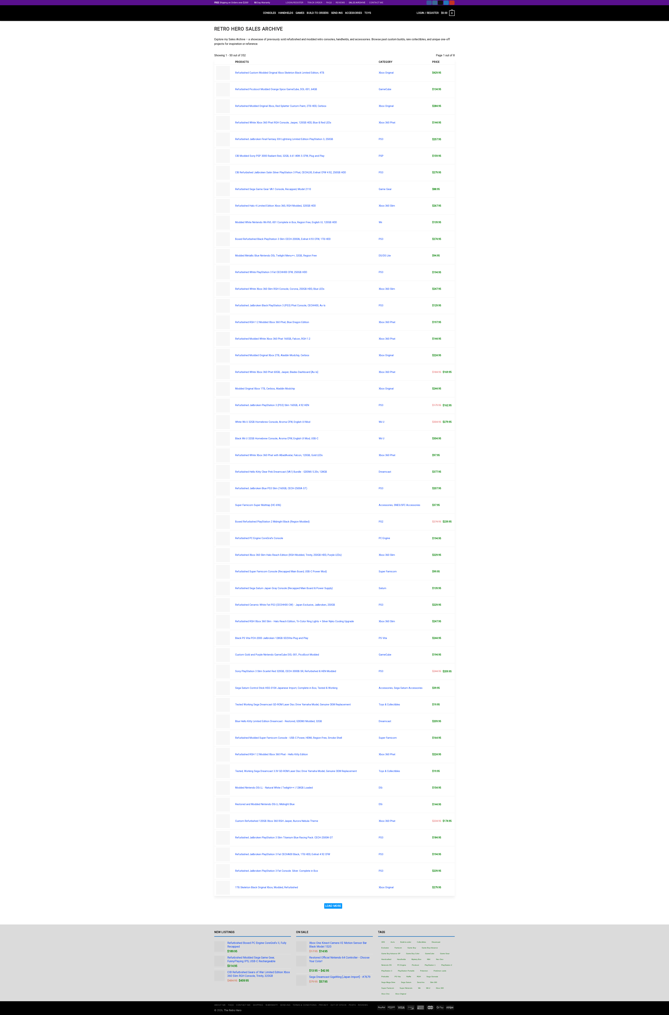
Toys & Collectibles (389, 704)
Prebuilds (385, 977)
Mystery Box (416, 959)
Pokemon (424, 971)
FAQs (329, 2)
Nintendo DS (386, 965)
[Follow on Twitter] (446, 3)
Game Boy (411, 948)
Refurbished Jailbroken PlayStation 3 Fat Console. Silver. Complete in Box (276, 870)
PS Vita (383, 638)
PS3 (381, 139)
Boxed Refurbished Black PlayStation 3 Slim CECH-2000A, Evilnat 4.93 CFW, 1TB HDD (283, 239)
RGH (419, 977)
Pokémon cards (440, 971)
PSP (381, 155)
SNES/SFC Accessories (407, 505)
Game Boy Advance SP (390, 954)
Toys (367, 13)
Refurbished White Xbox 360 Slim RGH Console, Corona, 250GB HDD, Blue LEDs (279, 288)
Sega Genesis (432, 977)
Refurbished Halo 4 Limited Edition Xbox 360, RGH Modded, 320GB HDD (275, 205)
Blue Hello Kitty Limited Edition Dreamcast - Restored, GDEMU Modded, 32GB (278, 721)
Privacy (323, 1005)
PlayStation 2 (446, 965)
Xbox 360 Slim (387, 205)
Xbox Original (386, 72)
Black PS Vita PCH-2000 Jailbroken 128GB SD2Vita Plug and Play (271, 638)
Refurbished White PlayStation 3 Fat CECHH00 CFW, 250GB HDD (271, 272)
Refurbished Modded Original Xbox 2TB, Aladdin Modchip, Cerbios (272, 355)
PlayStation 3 (386, 971)
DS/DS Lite (385, 255)
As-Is (393, 942)
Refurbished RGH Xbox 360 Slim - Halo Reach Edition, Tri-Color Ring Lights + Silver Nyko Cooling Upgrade (294, 621)
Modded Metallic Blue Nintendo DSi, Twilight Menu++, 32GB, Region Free (276, 255)
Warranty (272, 1005)
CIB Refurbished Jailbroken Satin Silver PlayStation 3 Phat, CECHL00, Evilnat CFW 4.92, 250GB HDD (290, 172)
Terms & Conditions (305, 1005)
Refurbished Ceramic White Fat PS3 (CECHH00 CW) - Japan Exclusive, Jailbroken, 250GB (285, 604)
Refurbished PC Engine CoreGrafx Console (259, 538)
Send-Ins (337, 13)
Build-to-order (405, 942)
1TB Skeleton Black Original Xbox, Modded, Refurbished (266, 887)
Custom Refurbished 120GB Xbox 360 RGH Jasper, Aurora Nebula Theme (276, 821)
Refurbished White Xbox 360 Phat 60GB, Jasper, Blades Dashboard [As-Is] (276, 372)
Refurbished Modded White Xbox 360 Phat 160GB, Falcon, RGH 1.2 (272, 338)
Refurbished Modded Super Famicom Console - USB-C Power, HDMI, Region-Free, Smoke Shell (288, 737)
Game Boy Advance (430, 948)
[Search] (412, 13)
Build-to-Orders (318, 13)
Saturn (382, 588)
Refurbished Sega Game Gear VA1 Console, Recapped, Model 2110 (273, 189)
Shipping (258, 1005)
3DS (383, 942)
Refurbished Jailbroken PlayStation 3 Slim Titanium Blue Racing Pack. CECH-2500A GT (284, 837)
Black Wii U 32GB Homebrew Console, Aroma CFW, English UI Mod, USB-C (276, 438)
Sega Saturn (406, 982)
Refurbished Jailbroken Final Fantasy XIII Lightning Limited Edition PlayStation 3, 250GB (284, 139)
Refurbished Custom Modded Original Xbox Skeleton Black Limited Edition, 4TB (279, 72)
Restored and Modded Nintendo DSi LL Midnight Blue (265, 804)
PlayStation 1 (430, 965)
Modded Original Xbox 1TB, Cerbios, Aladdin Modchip (265, 388)
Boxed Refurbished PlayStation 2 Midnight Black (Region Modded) (272, 521)
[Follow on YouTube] (452, 3)
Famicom (398, 948)
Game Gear (385, 189)
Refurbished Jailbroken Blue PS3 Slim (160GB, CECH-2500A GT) (271, 488)
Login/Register (294, 2)
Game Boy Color (412, 954)
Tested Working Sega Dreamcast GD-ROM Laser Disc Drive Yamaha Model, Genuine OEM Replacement (293, 704)
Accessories (353, 13)
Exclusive (385, 948)
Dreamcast (385, 471)
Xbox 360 (440, 988)
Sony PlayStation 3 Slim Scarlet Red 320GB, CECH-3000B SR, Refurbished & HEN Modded (285, 671)
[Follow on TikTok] (440, 3)
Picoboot (415, 965)
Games (300, 13)
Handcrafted (386, 959)
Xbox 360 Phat (387, 122)
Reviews (340, 2)
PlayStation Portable (406, 971)
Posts (352, 1005)
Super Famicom (388, 571)
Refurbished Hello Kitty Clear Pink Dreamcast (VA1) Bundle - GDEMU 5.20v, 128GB (281, 471)
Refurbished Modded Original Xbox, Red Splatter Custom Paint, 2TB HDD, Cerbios (280, 106)
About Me (220, 1005)
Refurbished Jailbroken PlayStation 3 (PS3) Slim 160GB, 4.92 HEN (272, 405)
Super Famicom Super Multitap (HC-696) (258, 505)
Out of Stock (338, 1005)
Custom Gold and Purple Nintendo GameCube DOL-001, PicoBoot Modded (277, 654)
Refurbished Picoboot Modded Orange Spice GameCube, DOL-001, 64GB (276, 89)
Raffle (408, 977)
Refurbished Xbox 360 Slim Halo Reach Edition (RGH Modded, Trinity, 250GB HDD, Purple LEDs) (288, 555)
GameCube (385, 89)
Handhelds (285, 13)
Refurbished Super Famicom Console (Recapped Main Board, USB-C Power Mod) (281, 571)
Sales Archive (357, 2)
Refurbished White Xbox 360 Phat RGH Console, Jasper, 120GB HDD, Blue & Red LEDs (283, 122)
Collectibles (421, 942)
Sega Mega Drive (388, 982)
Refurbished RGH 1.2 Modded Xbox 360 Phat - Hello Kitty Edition (271, 754)
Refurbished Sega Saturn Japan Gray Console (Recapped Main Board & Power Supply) (284, 588)
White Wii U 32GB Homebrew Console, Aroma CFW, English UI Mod (272, 422)
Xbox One (385, 994)
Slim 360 (433, 982)
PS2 (381, 521)
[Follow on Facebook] (429, 3)
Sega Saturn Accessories (408, 688)
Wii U (381, 422)
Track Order (314, 2)
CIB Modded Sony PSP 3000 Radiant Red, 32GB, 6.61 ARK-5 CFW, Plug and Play (279, 155)
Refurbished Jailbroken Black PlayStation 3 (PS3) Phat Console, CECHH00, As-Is (280, 305)
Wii (380, 222)
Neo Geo (439, 959)
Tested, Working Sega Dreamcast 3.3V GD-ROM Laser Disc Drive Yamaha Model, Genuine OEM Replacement (296, 771)
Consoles (269, 13)
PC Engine (384, 538)
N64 (428, 959)
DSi (380, 787)
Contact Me (376, 2)
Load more (333, 905)
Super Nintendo (406, 988)
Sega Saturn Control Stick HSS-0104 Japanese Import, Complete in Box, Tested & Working (286, 688)
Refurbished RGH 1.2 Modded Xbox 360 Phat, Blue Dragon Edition (272, 322)
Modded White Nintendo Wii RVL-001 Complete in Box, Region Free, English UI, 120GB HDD (286, 222)
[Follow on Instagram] (434, 3)
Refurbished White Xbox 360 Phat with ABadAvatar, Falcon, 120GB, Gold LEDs (279, 455)
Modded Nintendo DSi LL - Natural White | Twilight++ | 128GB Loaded (274, 787)
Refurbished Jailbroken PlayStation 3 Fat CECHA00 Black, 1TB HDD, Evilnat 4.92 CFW (282, 854)
